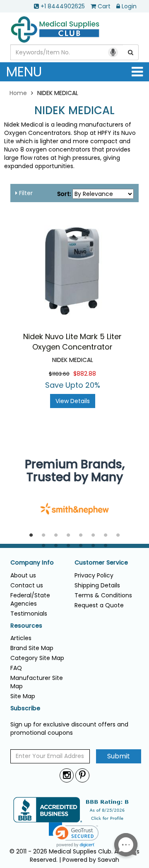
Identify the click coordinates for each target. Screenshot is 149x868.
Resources (26, 626)
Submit (118, 756)
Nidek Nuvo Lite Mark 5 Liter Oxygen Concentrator (72, 341)
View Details (72, 401)
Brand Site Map (31, 648)
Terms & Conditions (103, 595)
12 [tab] (81, 546)
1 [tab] (31, 535)
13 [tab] (93, 546)
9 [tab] (43, 546)
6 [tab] (93, 535)
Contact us (26, 585)
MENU (24, 71)
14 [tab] (105, 546)
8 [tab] (118, 535)
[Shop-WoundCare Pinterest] (82, 775)
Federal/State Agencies (30, 599)
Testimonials (28, 613)
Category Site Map (37, 658)
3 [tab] (56, 535)
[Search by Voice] (113, 52)
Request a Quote (99, 605)
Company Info (32, 563)
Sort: (64, 194)
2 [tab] (43, 535)
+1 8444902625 (63, 6)
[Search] (131, 52)
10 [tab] (56, 546)
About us (23, 575)
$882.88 (84, 373)
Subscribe (25, 708)
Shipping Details (97, 585)
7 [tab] (105, 535)
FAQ (16, 668)
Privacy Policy (93, 575)
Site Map (22, 696)
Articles (20, 638)
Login (129, 6)
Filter (25, 193)
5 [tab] (81, 535)
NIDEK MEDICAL (74, 111)
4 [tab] (68, 535)
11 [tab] (68, 546)
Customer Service (101, 563)
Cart (104, 6)
